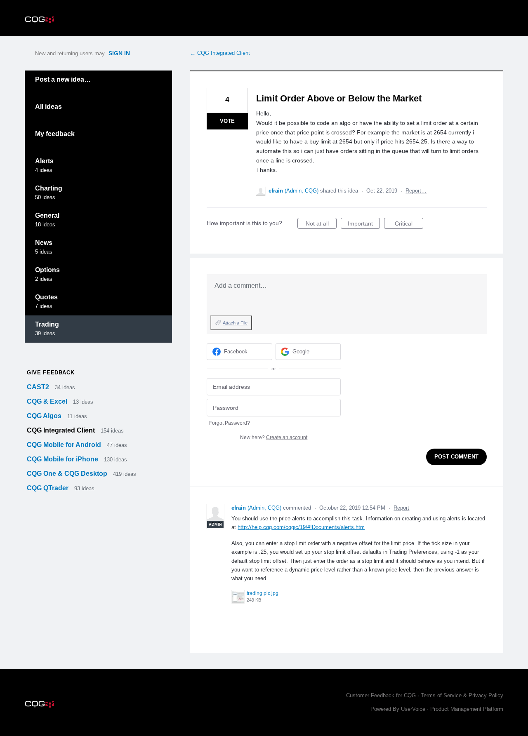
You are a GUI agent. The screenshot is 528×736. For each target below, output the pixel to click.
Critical (409, 224)
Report (401, 508)
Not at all (321, 224)
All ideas (48, 106)
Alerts (44, 161)
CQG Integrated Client (62, 430)
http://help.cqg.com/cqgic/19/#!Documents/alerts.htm (301, 527)
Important (364, 224)
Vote (227, 121)
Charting (48, 188)
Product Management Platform (466, 709)
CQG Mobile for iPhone (63, 459)
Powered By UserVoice (398, 709)
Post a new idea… (63, 79)
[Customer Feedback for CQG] (39, 18)
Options (47, 269)
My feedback (55, 133)
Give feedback (50, 372)
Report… (416, 191)
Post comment (456, 457)
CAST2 (39, 386)
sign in (119, 53)
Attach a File (235, 322)
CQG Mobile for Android (65, 444)
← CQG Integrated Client (220, 53)
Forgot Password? (229, 423)
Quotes (46, 297)
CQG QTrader (48, 487)
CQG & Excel (48, 401)
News (43, 242)
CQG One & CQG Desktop (68, 473)
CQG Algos (45, 415)
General (47, 215)
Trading (47, 324)
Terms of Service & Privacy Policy (462, 695)
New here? (273, 437)
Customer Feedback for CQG (381, 695)
